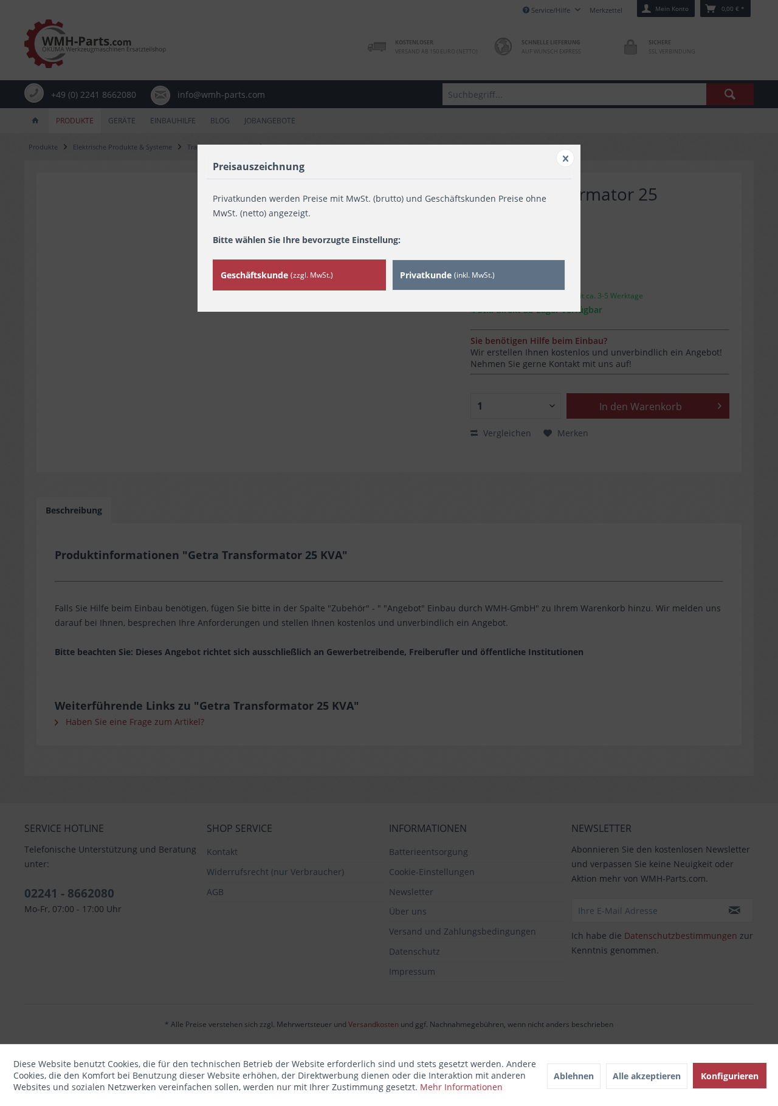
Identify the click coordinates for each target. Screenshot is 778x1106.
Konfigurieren (730, 1076)
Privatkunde (447, 275)
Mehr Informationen (461, 1087)
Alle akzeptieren (647, 1076)
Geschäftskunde (277, 275)
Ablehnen (574, 1076)
